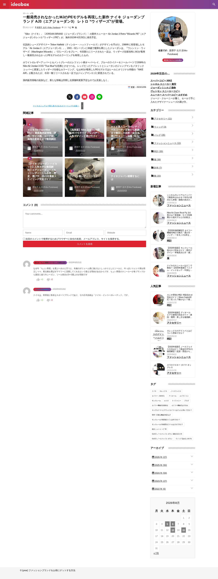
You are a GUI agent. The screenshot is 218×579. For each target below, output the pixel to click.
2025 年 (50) (160, 465)
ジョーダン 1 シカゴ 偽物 (163, 87)
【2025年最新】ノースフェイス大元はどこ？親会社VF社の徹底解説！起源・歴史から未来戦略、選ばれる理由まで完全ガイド (180, 349)
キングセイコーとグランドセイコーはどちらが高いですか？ (172, 410)
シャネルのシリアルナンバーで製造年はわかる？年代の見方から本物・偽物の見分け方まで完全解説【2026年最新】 (179, 197)
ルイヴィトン (184, 396)
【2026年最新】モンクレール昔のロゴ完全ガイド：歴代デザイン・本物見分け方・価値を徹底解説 (179, 250)
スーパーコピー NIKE (161, 80)
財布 (157, 167)
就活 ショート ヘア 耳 (159, 429)
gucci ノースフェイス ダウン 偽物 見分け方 (167, 434)
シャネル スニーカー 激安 (163, 84)
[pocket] (84, 97)
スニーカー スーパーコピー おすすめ (169, 94)
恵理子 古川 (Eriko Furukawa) (49, 27)
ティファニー (176, 400)
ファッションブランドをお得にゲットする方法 (20, 4)
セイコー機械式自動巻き (160, 405)
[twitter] (70, 97)
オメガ (166, 400)
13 (173, 530)
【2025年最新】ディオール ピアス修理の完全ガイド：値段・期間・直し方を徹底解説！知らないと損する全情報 (179, 314)
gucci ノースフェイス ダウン (162, 438)
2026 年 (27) (160, 457)
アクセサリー (162, 118)
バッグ (159, 135)
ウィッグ (159, 127)
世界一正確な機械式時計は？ (161, 415)
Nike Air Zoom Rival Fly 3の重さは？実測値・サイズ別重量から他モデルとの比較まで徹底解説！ (179, 215)
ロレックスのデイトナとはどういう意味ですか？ (179, 332)
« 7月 (156, 553)
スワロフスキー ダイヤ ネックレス (179, 366)
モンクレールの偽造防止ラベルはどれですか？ (167, 424)
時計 (158, 151)
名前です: (163, 50)
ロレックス (163, 391)
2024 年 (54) (160, 473)
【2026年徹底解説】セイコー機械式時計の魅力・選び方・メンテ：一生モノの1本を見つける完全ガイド (179, 232)
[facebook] (77, 97)
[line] (99, 97)
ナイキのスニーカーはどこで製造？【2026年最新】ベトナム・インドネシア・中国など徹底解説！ (179, 267)
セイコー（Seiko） (159, 396)
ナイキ (154, 391)
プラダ (186, 400)
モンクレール (156, 400)
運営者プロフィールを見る (173, 60)
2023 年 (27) (160, 481)
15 (183, 530)
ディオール (172, 396)
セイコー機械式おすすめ (180, 405)
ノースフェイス (176, 391)
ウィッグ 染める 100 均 (184, 438)
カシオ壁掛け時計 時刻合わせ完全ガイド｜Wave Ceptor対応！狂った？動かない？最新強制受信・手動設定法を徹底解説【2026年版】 (180, 297)
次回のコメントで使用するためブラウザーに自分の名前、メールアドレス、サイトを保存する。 (73, 239)
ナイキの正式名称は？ (42, 289)
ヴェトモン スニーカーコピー (165, 91)
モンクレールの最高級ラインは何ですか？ (166, 419)
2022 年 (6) (160, 489)
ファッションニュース (167, 143)
